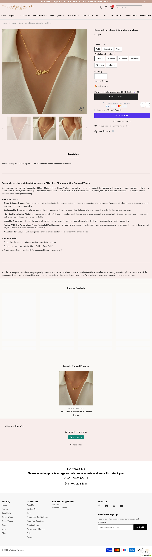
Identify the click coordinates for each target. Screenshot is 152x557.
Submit (140, 527)
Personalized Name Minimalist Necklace (76, 412)
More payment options (122, 121)
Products (13, 23)
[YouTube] (121, 506)
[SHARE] (148, 105)
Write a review (76, 437)
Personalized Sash (59, 507)
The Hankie (56, 504)
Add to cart (116, 96)
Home (4, 23)
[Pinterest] (114, 506)
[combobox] (131, 8)
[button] (2, 128)
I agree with (102, 110)
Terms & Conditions (115, 110)
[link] (143, 105)
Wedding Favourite (76, 408)
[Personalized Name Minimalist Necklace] (76, 388)
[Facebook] (99, 506)
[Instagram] (106, 506)
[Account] (100, 7)
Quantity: (98, 71)
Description (73, 154)
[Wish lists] (106, 7)
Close (144, 2)
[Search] (118, 7)
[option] (44, 71)
